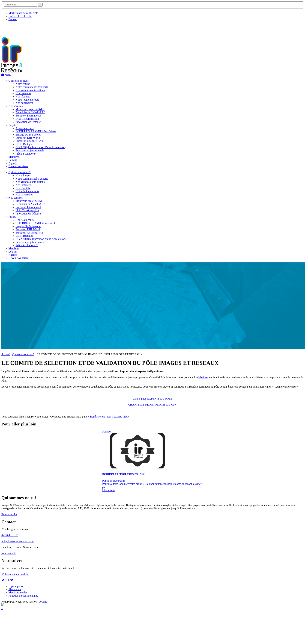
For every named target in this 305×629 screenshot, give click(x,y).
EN (14, 27)
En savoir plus (9, 514)
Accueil (5, 354)
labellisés (203, 377)
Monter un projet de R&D (30, 109)
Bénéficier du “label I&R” (30, 112)
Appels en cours (25, 128)
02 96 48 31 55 (9, 535)
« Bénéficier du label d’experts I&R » (109, 416)
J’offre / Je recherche (20, 16)
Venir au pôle (8, 553)
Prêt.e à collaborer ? (27, 153)
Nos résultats (23, 96)
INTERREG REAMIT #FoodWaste (36, 131)
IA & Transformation (27, 118)
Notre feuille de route (27, 99)
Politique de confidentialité (23, 595)
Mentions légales (17, 592)
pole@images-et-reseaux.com (17, 541)
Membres (13, 156)
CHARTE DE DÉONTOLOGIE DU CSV (152, 404)
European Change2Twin (29, 140)
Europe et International (28, 115)
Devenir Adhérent (18, 166)
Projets (12, 125)
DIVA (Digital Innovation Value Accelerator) (40, 147)
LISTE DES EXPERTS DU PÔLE (152, 398)
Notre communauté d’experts (32, 86)
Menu (7, 74)
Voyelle (42, 601)
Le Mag (12, 159)
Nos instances (23, 93)
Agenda (12, 163)
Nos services (15, 106)
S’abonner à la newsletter (15, 574)
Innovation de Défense (28, 121)
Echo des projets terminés (30, 150)
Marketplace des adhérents (23, 12)
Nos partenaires (24, 102)
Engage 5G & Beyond (28, 134)
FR (27, 27)
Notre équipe (23, 83)
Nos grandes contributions (30, 90)
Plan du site (14, 589)
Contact (12, 19)
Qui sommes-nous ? (19, 80)
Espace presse (16, 586)
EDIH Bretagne (24, 144)
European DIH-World (28, 137)
